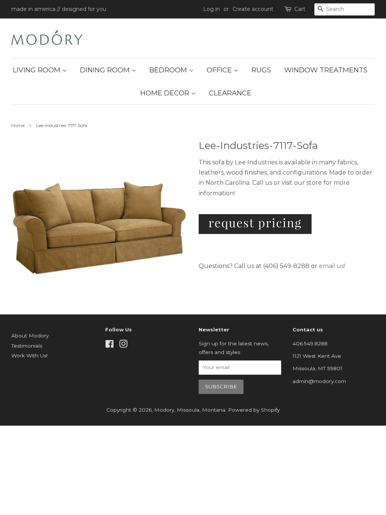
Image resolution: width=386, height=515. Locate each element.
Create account (253, 9)
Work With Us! (29, 356)
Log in (211, 9)
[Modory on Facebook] (109, 345)
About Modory (30, 336)
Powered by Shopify (254, 410)
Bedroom (169, 70)
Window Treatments (326, 70)
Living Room (37, 70)
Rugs (261, 70)
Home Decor (165, 93)
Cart (299, 9)
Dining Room (106, 70)
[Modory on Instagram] (123, 345)
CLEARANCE (230, 93)
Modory (164, 410)
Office (220, 70)
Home (18, 125)
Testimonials (26, 346)
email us (331, 266)
